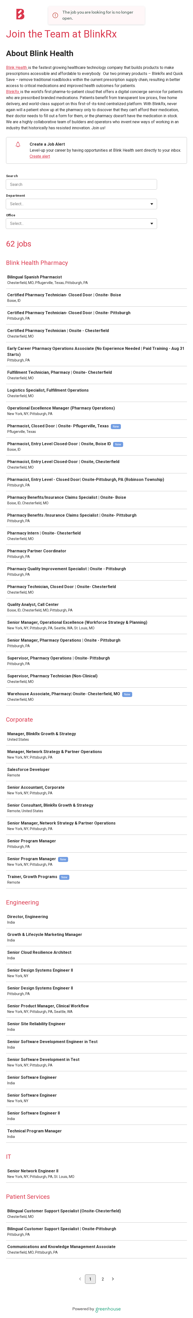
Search (12, 176)
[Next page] (113, 1279)
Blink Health (17, 67)
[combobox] (10, 204)
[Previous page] (80, 1279)
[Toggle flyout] (152, 204)
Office (10, 215)
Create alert (40, 156)
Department (15, 195)
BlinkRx (13, 91)
